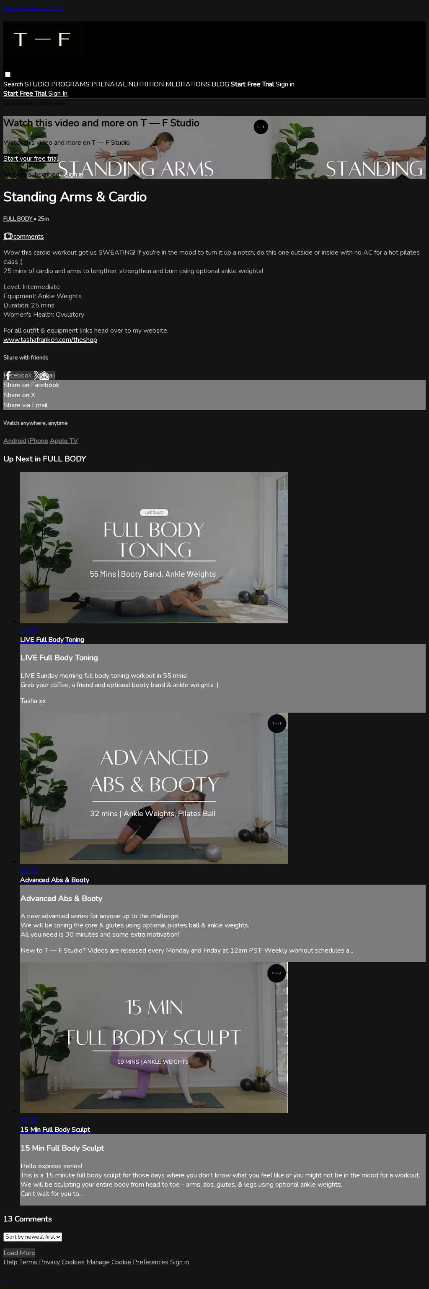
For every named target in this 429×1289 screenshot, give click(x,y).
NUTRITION (146, 84)
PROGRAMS (70, 84)
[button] (7, 74)
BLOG (220, 84)
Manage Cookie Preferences (128, 1262)
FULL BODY (18, 219)
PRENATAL (109, 84)
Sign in (285, 84)
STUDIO (37, 84)
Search (14, 84)
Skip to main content (33, 8)
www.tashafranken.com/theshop (50, 339)
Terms (29, 1262)
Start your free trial (30, 158)
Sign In (57, 93)
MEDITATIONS (187, 84)
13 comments (23, 236)
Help (11, 1262)
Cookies (74, 1262)
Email (47, 375)
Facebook (18, 375)
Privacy (50, 1262)
